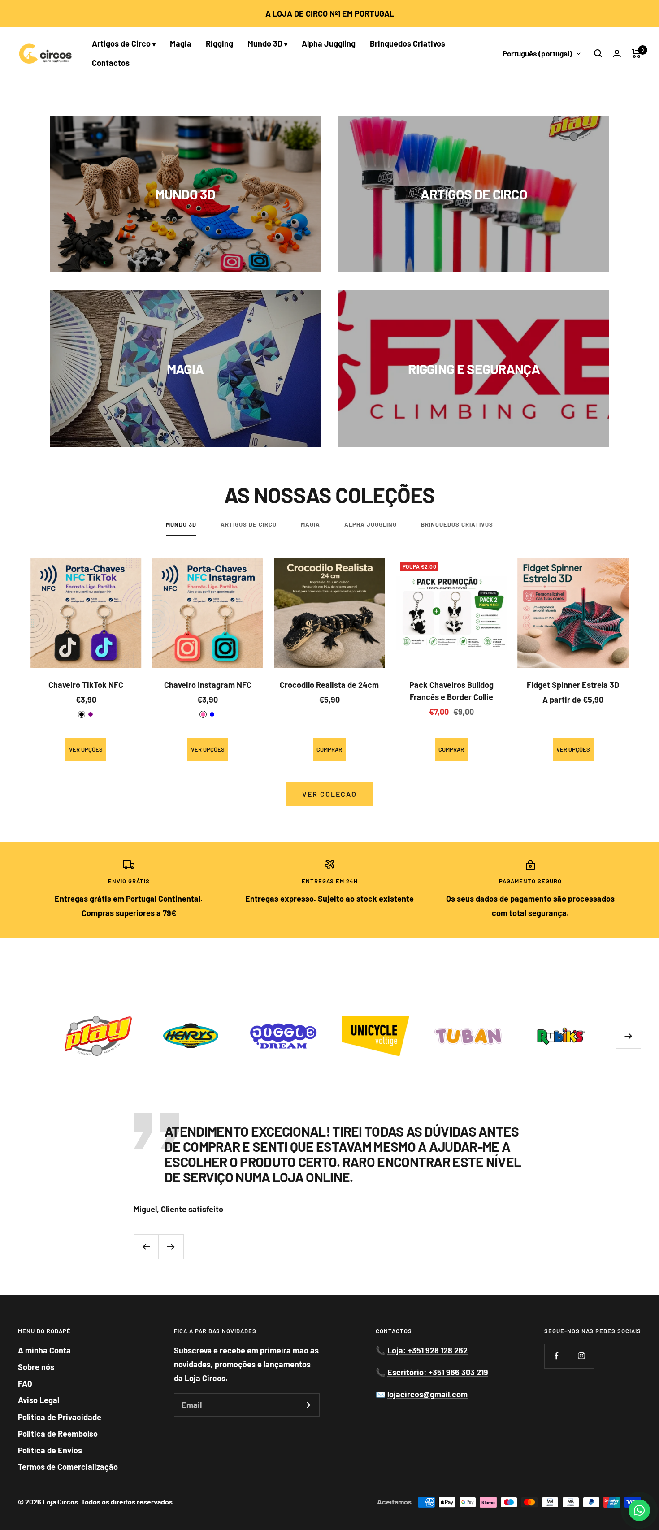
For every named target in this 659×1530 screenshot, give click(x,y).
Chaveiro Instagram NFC (207, 685)
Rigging (219, 43)
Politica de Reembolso (58, 1434)
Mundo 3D (267, 43)
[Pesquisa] (598, 53)
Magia (180, 43)
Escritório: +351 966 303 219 (437, 1372)
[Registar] (307, 1405)
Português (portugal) (537, 53)
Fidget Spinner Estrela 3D (573, 685)
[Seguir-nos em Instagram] (581, 1356)
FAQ (25, 1383)
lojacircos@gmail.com (427, 1394)
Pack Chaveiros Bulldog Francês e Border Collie (451, 691)
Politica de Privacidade (59, 1417)
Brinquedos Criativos (407, 43)
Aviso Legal (38, 1400)
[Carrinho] (636, 53)
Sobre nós (36, 1367)
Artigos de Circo (124, 43)
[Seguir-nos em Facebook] (556, 1356)
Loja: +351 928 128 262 (427, 1350)
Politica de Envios (50, 1450)
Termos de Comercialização (68, 1467)
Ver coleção (329, 794)
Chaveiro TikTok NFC (85, 685)
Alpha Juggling (329, 43)
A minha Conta (44, 1350)
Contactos (111, 63)
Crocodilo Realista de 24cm (329, 685)
